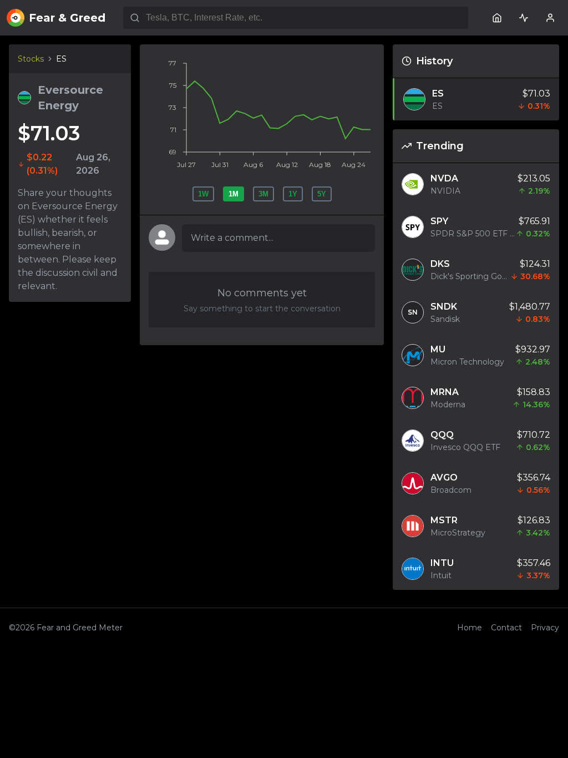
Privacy (545, 628)
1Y (292, 194)
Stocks (31, 59)
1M (234, 194)
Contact (506, 628)
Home (469, 628)
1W (203, 194)
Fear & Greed (67, 17)
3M (263, 194)
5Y (321, 194)
